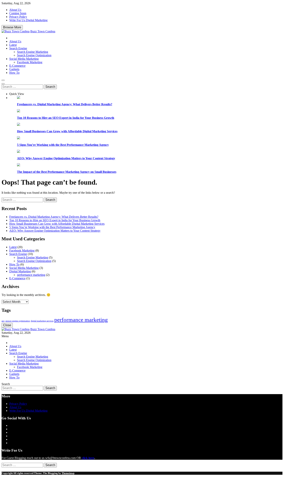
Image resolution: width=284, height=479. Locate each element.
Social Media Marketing (24, 58)
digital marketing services (42, 321)
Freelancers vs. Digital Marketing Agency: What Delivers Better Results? (64, 104)
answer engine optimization (17, 321)
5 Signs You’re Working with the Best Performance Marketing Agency (63, 144)
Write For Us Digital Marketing (28, 20)
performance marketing (31, 274)
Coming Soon (17, 13)
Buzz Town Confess (42, 31)
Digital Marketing (20, 271)
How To (14, 72)
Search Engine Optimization (34, 55)
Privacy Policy (18, 16)
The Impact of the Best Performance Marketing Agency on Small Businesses (66, 171)
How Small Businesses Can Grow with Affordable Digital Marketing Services (67, 131)
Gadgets (14, 69)
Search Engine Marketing (32, 51)
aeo (3, 321)
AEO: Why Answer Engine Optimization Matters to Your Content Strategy (66, 158)
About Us (15, 9)
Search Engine (18, 48)
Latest (13, 44)
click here (88, 458)
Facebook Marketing (29, 62)
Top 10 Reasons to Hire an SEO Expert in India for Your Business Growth (65, 117)
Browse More (12, 27)
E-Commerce (17, 65)
